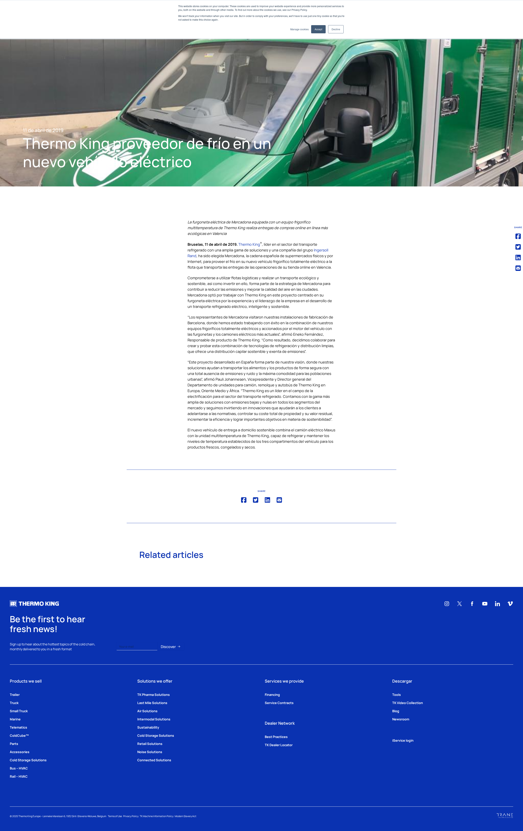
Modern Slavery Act (185, 816)
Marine (15, 719)
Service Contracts (279, 702)
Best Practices (276, 736)
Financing (272, 694)
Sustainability (148, 727)
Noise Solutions (149, 751)
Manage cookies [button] (299, 29)
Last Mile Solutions (152, 702)
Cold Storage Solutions (28, 759)
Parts (14, 743)
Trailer (15, 694)
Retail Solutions (149, 743)
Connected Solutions (154, 759)
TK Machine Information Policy (156, 816)
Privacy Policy (131, 816)
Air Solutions (147, 710)
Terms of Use (115, 816)
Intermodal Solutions (153, 719)
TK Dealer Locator (279, 744)
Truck (14, 702)
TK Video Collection (407, 702)
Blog (395, 710)
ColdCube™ (19, 735)
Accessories (19, 751)
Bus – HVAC (19, 768)
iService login (402, 740)
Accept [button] (318, 29)
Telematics (18, 727)
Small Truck (19, 710)
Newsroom (400, 719)
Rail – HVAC (19, 776)
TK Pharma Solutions (153, 694)
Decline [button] (336, 29)
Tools (396, 694)
